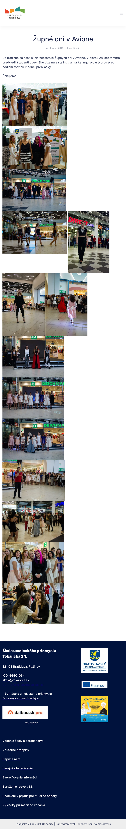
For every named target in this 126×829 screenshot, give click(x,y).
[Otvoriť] (122, 14)
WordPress (104, 824)
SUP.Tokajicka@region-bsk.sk (23, 684)
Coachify (81, 824)
